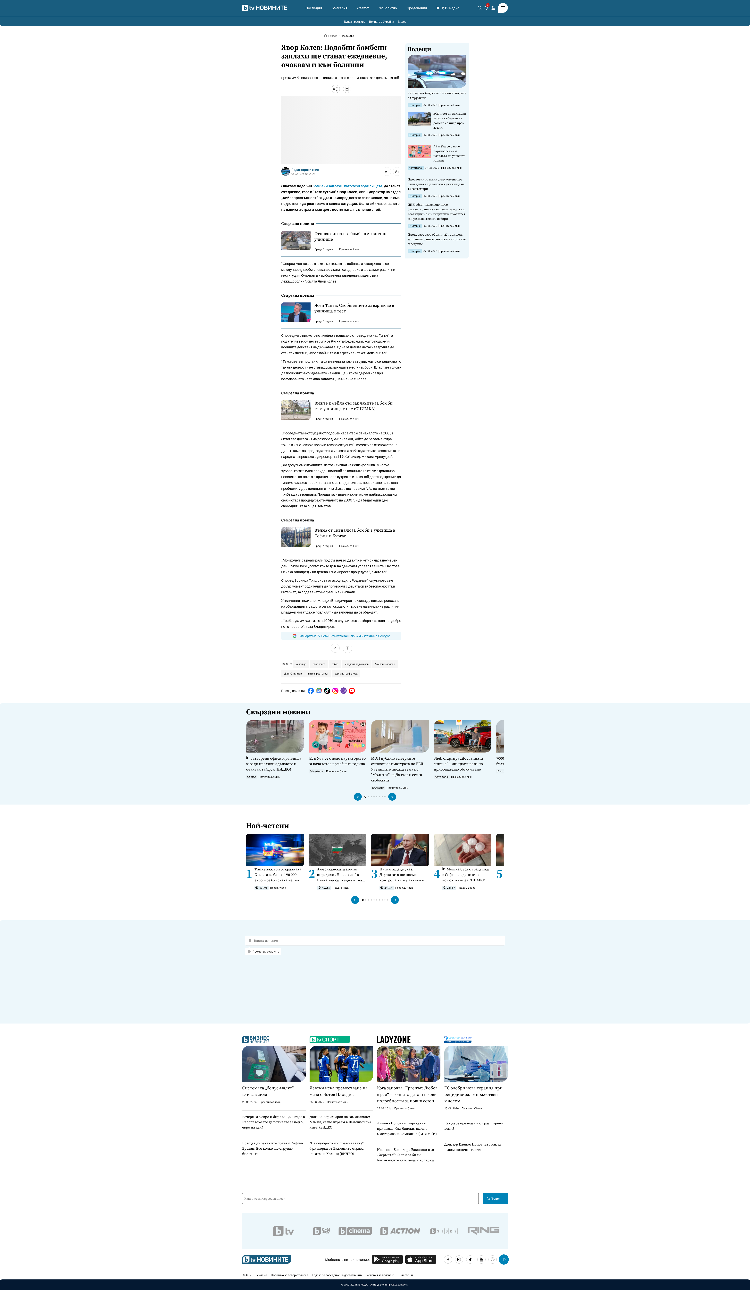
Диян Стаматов (293, 673)
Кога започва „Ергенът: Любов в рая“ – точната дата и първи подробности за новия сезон (407, 1094)
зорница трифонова (346, 673)
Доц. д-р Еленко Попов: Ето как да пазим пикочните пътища (472, 1147)
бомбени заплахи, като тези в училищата (347, 186)
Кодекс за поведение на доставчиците (337, 1275)
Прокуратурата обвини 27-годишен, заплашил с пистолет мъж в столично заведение (437, 239)
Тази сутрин (348, 35)
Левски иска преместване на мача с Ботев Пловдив (339, 1091)
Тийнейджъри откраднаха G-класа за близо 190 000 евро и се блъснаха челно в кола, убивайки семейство (278, 875)
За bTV (247, 1275)
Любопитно (388, 8)
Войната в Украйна (381, 21)
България (339, 8)
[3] (486, 8)
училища (301, 664)
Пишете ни (405, 1275)
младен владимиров (357, 664)
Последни (313, 8)
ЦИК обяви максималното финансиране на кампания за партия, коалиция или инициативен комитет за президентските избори (436, 211)
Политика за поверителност (289, 1275)
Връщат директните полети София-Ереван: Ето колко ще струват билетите (272, 1148)
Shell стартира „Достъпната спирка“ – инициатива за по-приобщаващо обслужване (459, 764)
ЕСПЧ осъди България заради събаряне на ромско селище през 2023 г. (449, 120)
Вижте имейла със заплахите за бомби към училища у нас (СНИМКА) (353, 406)
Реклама (261, 1275)
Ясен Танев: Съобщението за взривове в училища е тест (354, 308)
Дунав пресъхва (354, 21)
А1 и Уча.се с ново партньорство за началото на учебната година (449, 153)
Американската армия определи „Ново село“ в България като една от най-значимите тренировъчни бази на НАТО (341, 875)
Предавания (417, 8)
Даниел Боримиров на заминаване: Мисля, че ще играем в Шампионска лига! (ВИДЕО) (340, 1122)
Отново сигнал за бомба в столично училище (350, 236)
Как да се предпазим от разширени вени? (474, 1126)
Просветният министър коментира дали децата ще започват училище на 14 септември (436, 184)
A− (387, 171)
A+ (397, 171)
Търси (495, 1198)
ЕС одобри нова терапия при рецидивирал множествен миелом (473, 1094)
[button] (358, 797)
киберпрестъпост (318, 673)
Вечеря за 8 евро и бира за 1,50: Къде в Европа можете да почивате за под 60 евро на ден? (273, 1122)
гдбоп (335, 664)
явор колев (319, 664)
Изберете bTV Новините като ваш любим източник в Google (344, 636)
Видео (402, 21)
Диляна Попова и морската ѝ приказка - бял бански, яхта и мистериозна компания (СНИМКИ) (407, 1128)
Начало (332, 35)
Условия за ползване (381, 1275)
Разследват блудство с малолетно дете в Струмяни (437, 95)
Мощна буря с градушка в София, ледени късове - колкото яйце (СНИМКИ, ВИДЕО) (465, 875)
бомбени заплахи (385, 664)
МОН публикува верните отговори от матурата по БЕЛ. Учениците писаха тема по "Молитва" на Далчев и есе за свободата (397, 769)
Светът (363, 8)
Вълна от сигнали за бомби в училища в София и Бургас (354, 533)
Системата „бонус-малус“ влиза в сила (268, 1091)
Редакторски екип (305, 169)
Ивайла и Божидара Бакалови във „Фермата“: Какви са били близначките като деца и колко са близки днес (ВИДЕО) (405, 1155)
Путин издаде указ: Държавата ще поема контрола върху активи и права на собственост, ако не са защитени (402, 875)
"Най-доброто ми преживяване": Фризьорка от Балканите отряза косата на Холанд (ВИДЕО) (337, 1148)
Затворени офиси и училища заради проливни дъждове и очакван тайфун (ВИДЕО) (273, 764)
